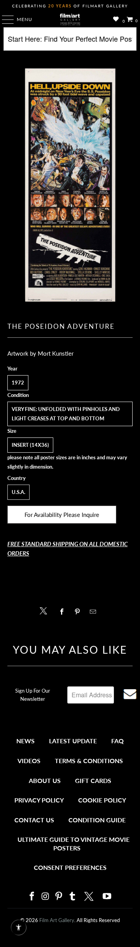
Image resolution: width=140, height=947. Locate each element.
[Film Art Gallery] (70, 19)
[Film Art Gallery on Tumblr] (72, 896)
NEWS (25, 740)
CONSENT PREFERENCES (70, 867)
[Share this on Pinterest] (79, 611)
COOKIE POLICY (102, 800)
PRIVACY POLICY (39, 800)
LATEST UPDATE (73, 740)
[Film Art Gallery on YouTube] (107, 896)
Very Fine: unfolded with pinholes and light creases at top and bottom (66, 413)
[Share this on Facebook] (64, 611)
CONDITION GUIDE (97, 820)
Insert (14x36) (30, 445)
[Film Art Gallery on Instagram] (45, 896)
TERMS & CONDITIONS (89, 760)
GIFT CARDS (93, 780)
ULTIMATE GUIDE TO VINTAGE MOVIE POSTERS (74, 844)
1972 (18, 382)
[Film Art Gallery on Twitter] (90, 896)
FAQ (117, 740)
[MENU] (4, 19)
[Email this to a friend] (95, 611)
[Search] (70, 41)
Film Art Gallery (56, 920)
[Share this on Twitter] (45, 610)
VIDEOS (29, 760)
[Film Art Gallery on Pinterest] (59, 896)
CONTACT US (34, 820)
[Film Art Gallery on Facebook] (32, 896)
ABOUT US (45, 780)
